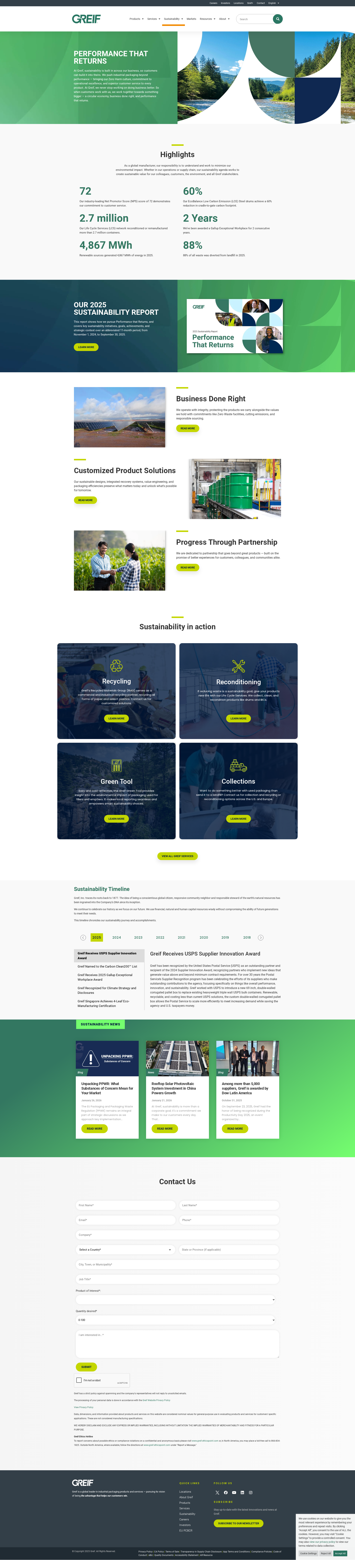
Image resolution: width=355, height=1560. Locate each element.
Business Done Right (211, 398)
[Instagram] (250, 1492)
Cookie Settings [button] (308, 1553)
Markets (191, 18)
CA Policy (159, 1551)
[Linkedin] (242, 1492)
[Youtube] (234, 1492)
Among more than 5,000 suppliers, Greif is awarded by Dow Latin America (245, 1088)
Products (135, 18)
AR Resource (206, 1555)
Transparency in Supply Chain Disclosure (201, 1551)
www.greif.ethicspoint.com (205, 1441)
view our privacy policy (322, 1541)
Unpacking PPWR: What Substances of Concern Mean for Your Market (107, 1088)
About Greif (186, 1497)
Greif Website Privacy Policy (156, 1400)
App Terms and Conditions (236, 1551)
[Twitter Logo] (217, 1492)
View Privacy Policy (83, 1407)
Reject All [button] (326, 1553)
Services (152, 18)
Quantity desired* (86, 1311)
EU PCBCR (185, 1530)
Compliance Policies (261, 1551)
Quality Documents (163, 1555)
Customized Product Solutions (125, 470)
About (222, 18)
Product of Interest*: (88, 1290)
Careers (213, 3)
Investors (225, 3)
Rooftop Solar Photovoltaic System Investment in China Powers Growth (174, 1088)
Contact (261, 3)
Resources (206, 18)
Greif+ (250, 3)
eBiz (151, 1555)
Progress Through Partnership (227, 542)
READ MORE (188, 428)
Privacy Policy (145, 1551)
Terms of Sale (172, 1551)
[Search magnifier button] (278, 19)
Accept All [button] (340, 1553)
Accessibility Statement (186, 1555)
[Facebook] (225, 1492)
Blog (80, 1072)
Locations (239, 3)
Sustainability (172, 18)
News (151, 1072)
